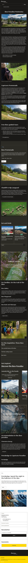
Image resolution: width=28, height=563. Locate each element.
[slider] (10, 215)
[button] (14, 348)
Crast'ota (13, 92)
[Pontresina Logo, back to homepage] (4, 2)
